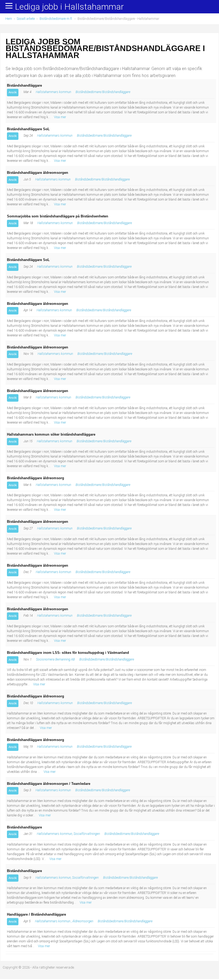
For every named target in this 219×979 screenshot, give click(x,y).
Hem (8, 19)
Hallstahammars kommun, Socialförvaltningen (68, 834)
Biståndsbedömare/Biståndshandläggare (103, 92)
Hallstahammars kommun (53, 92)
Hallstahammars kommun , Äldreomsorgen (64, 921)
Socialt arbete (26, 19)
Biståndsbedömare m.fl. (56, 19)
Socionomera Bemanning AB (55, 659)
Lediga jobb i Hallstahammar (69, 6)
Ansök (13, 92)
